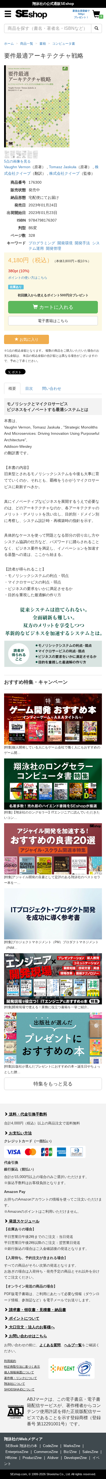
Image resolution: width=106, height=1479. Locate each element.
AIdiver (52, 1458)
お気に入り (28, 339)
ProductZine (32, 1458)
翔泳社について (14, 1383)
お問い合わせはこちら (27, 1336)
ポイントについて (23, 1318)
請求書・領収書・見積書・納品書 (37, 1310)
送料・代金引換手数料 (27, 1114)
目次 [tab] (29, 388)
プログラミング (42, 243)
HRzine (11, 1458)
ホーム (9, 44)
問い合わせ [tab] (51, 388)
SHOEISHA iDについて (19, 1389)
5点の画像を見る (17, 161)
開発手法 (82, 243)
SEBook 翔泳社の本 (21, 1446)
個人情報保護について (19, 1372)
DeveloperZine (75, 1458)
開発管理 (53, 248)
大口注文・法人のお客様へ (31, 1327)
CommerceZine (46, 1452)
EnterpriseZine (16, 1452)
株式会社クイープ (64, 173)
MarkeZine (72, 1446)
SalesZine (90, 1452)
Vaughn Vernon (17, 167)
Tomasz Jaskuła (62, 167)
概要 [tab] (12, 388)
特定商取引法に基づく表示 (22, 1366)
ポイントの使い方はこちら (27, 278)
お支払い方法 (20, 1133)
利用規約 (10, 1361)
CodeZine (50, 1446)
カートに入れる (55, 307)
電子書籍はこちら (53, 321)
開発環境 (65, 243)
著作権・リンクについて (20, 1378)
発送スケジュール (23, 1221)
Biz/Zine (70, 1452)
